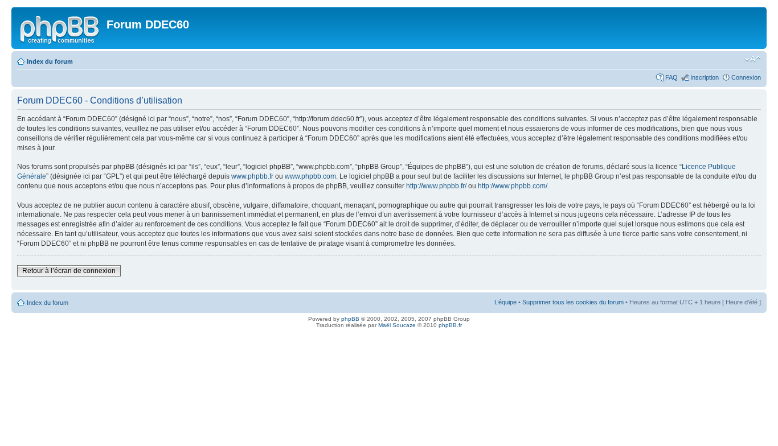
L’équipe (505, 302)
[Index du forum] (60, 28)
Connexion (746, 77)
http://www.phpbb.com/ (512, 186)
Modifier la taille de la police (752, 59)
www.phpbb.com (310, 176)
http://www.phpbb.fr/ (436, 186)
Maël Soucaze (397, 325)
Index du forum (50, 61)
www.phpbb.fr (252, 176)
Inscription (704, 77)
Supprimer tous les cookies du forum (573, 302)
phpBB (350, 319)
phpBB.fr (450, 325)
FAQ (671, 77)
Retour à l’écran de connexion (69, 271)
